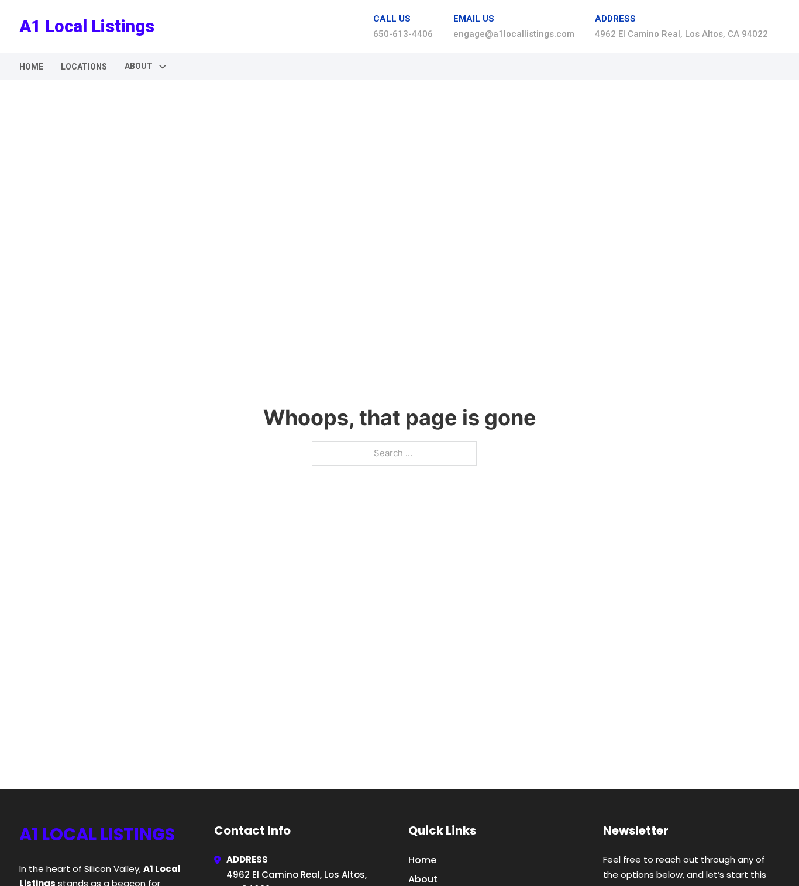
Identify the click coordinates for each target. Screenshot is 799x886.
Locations (84, 66)
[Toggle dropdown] (163, 67)
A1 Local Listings (86, 26)
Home (31, 66)
